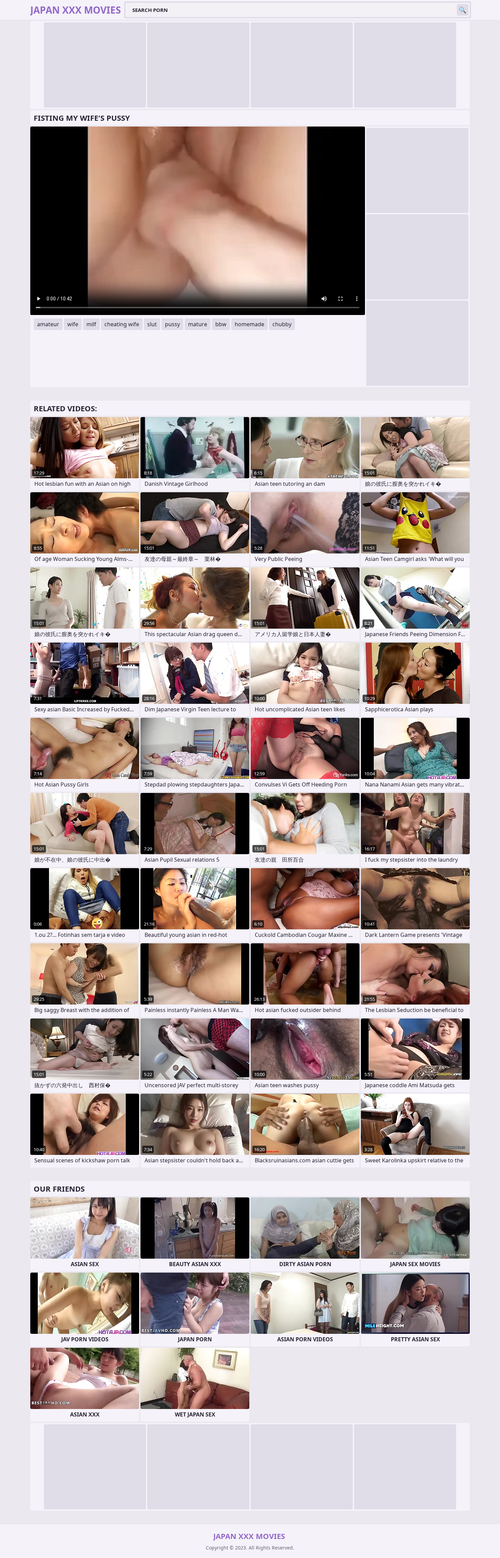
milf (91, 324)
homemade (249, 324)
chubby (281, 324)
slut (152, 324)
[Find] (462, 10)
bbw (221, 324)
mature (197, 324)
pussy (172, 324)
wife (72, 324)
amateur (48, 324)
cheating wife (121, 324)
